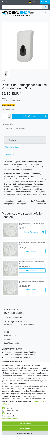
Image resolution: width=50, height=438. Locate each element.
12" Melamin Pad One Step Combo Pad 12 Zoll (31, 262)
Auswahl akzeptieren (25, 433)
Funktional (10, 416)
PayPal (8, 413)
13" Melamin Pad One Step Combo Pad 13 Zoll (31, 281)
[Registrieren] (7, 2)
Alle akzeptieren (25, 423)
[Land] (30, 2)
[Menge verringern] (9, 117)
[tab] (25, 140)
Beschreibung (10, 140)
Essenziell (9, 408)
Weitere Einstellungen (10, 418)
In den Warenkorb (29, 116)
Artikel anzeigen (32, 251)
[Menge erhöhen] (9, 115)
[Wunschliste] (38, 2)
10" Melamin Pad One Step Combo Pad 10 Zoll (31, 224)
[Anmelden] (2, 2)
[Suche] (45, 7)
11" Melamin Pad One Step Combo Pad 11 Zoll (32, 243)
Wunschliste (8, 124)
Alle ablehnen (25, 428)
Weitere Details (11, 154)
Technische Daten (12, 147)
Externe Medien (12, 411)
